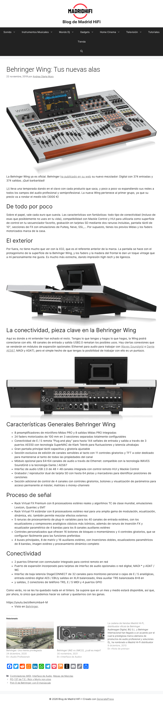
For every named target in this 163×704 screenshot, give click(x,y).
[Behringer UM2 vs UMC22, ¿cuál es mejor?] (80, 635)
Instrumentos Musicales (35, 32)
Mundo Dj (64, 32)
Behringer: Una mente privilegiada (24, 650)
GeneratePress (105, 699)
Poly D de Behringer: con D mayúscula (30, 682)
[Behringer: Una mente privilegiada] (30, 635)
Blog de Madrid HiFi (82, 21)
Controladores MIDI (20, 676)
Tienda (81, 41)
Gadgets (85, 32)
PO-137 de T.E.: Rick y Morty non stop (30, 679)
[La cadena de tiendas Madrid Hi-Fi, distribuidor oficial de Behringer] (133, 636)
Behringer (32, 606)
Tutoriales (153, 32)
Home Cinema (108, 32)
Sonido (7, 32)
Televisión (132, 32)
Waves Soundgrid (132, 346)
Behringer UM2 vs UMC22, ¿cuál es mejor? (79, 650)
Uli (8, 188)
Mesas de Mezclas (63, 676)
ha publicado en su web (75, 176)
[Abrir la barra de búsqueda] (81, 51)
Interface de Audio (42, 676)
